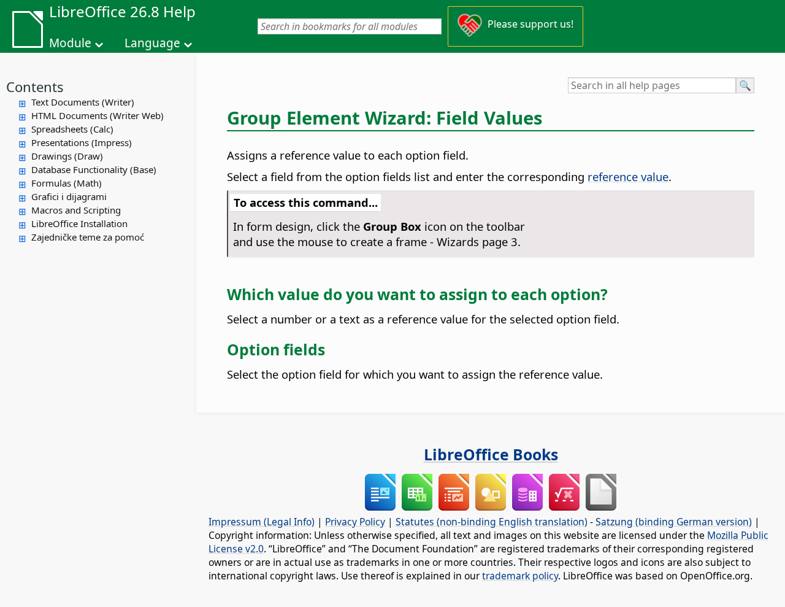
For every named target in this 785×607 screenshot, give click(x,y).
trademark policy (520, 575)
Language (152, 43)
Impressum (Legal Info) (262, 521)
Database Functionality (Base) (93, 169)
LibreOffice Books (491, 454)
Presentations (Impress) (81, 142)
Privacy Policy (355, 521)
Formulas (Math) (66, 183)
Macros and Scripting (76, 210)
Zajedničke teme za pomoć (87, 237)
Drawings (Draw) (67, 156)
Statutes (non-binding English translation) (492, 521)
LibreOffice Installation (79, 223)
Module (70, 43)
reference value (628, 176)
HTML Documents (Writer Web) (97, 115)
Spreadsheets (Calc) (72, 129)
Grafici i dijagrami (69, 196)
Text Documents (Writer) (82, 102)
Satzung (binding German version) (673, 521)
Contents (35, 86)
